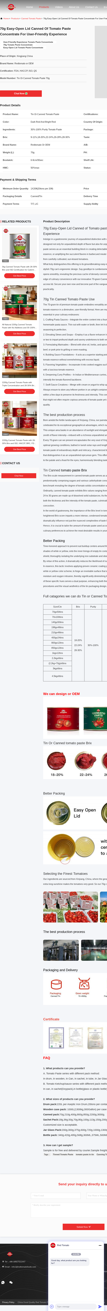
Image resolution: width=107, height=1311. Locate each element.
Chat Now (19, 93)
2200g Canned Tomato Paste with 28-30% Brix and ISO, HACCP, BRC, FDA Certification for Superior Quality (18, 443)
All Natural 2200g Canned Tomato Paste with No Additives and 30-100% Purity (18, 327)
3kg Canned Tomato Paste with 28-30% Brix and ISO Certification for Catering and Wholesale (19, 270)
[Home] (11, 7)
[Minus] (100, 1245)
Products (44, 7)
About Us (74, 7)
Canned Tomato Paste (31, 18)
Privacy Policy (8, 1302)
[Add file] (52, 1306)
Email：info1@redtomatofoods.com (20, 1267)
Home (29, 7)
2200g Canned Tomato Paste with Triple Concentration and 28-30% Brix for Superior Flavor (18, 385)
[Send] (100, 1306)
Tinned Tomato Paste (63, 1154)
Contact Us (91, 7)
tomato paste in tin (85, 1154)
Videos (59, 7)
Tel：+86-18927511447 (14, 1262)
